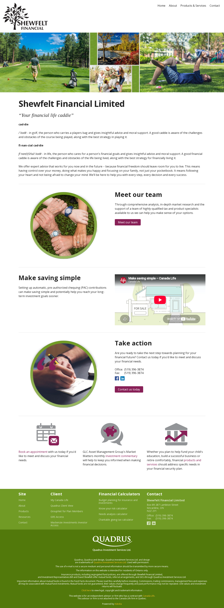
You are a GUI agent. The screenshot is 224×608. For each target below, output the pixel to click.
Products (24, 511)
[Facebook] (117, 378)
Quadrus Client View (66, 505)
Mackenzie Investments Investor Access (69, 524)
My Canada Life (64, 500)
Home (161, 6)
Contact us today (129, 389)
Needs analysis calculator (117, 514)
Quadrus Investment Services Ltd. (110, 562)
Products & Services (193, 6)
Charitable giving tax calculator (120, 519)
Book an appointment (33, 452)
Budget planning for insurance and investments (118, 501)
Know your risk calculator (117, 508)
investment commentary (121, 456)
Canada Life (149, 595)
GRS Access (61, 517)
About (173, 6)
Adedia (118, 603)
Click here (86, 590)
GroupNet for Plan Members (71, 511)
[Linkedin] (122, 378)
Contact (215, 6)
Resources (24, 517)
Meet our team (128, 222)
